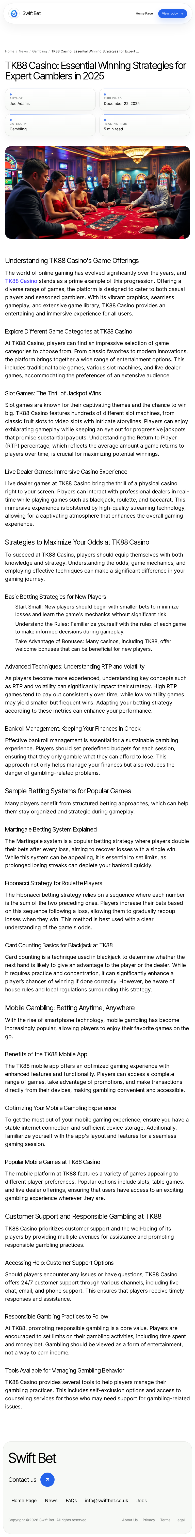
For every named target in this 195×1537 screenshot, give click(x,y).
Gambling (39, 51)
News (23, 51)
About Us (130, 1520)
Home (9, 51)
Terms (165, 1520)
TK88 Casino (21, 281)
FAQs (71, 1500)
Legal (180, 1520)
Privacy (149, 1520)
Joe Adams (20, 103)
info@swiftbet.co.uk (106, 1500)
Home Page (24, 1500)
